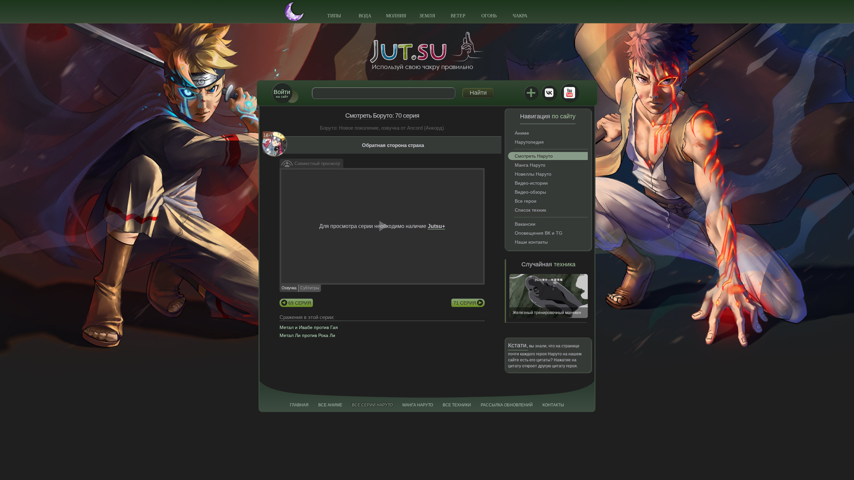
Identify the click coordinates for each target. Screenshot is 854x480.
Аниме (522, 133)
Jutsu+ (531, 93)
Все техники (457, 405)
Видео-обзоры (530, 192)
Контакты (553, 405)
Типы (334, 15)
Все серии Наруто (372, 405)
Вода (365, 15)
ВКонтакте (549, 92)
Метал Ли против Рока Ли (307, 335)
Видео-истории (531, 183)
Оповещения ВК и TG (538, 233)
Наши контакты (531, 242)
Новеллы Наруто (533, 174)
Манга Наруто (530, 165)
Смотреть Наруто (534, 156)
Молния (396, 15)
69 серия (299, 303)
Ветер (458, 15)
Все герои (525, 201)
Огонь (489, 15)
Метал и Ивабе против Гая (309, 327)
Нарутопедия (529, 142)
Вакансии (525, 224)
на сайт (282, 93)
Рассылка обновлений (507, 405)
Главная (299, 405)
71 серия (464, 303)
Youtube (569, 92)
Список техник (530, 210)
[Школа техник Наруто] (427, 51)
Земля (427, 15)
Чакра (520, 15)
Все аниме (330, 405)
